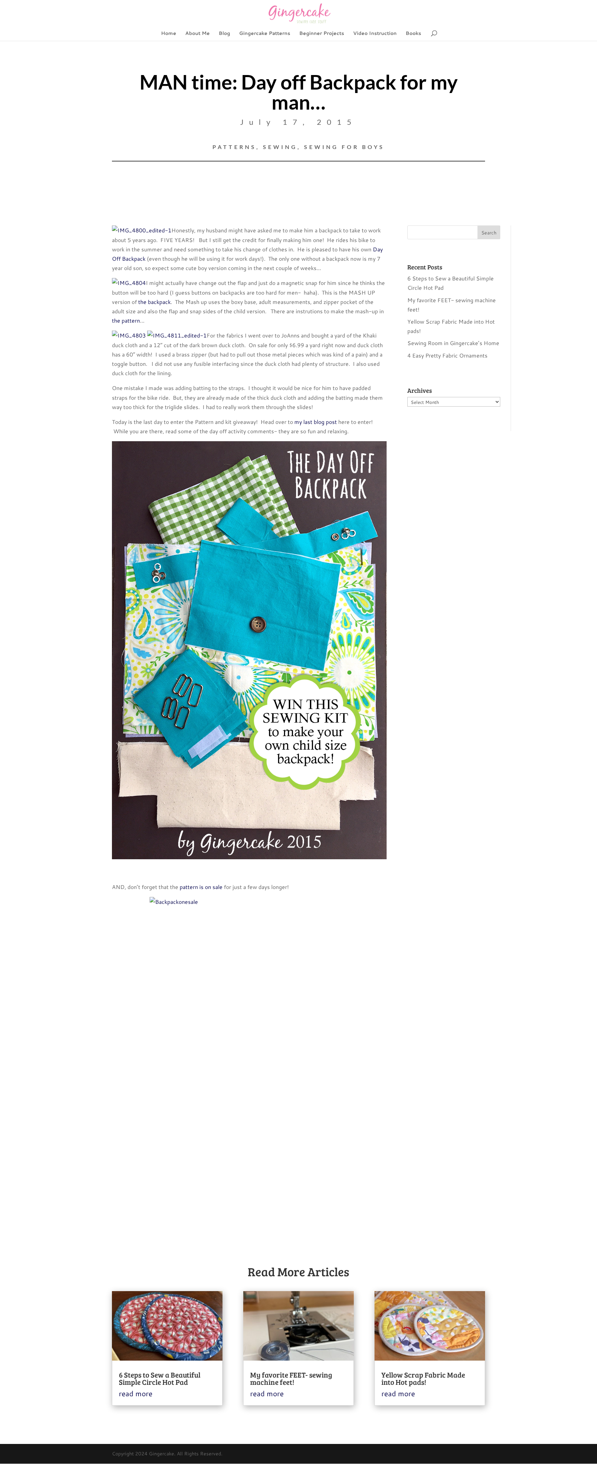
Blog (224, 34)
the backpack (154, 302)
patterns (234, 146)
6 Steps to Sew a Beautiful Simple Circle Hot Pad (159, 1378)
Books (413, 34)
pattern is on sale (201, 887)
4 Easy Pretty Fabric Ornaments (447, 355)
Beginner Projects (321, 34)
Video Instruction (375, 34)
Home (168, 34)
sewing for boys (344, 146)
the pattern (126, 320)
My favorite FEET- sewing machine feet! (291, 1378)
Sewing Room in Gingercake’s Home (453, 343)
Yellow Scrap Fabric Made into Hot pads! (423, 1378)
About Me (197, 34)
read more (135, 1393)
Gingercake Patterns (264, 34)
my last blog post (315, 422)
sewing (280, 146)
